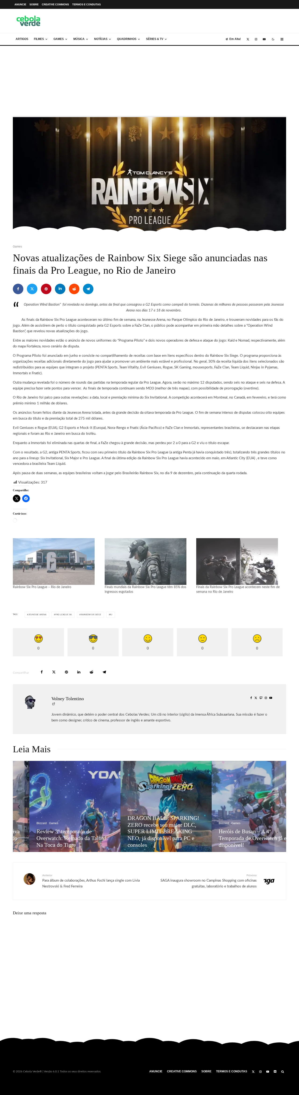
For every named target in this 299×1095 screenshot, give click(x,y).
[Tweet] (32, 289)
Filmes (39, 39)
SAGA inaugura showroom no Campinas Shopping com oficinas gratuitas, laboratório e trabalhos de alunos (208, 881)
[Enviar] (74, 289)
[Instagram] (256, 39)
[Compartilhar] (18, 289)
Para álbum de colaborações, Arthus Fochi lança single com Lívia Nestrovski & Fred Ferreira (91, 881)
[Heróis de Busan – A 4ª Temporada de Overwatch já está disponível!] (241, 806)
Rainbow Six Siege (91, 615)
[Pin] (46, 289)
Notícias (100, 39)
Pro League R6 (63, 615)
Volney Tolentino (67, 698)
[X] (248, 39)
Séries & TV (154, 39)
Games (58, 39)
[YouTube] (264, 39)
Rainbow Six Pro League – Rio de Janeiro (42, 587)
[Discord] (275, 1071)
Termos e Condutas (86, 4)
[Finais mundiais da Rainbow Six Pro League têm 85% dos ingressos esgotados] (148, 561)
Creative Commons (55, 4)
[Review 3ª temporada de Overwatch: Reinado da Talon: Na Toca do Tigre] (59, 806)
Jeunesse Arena (37, 615)
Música (79, 39)
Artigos (22, 39)
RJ (111, 615)
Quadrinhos (126, 39)
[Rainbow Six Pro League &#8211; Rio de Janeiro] (56, 561)
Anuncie (20, 4)
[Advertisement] (149, 80)
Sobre (34, 4)
